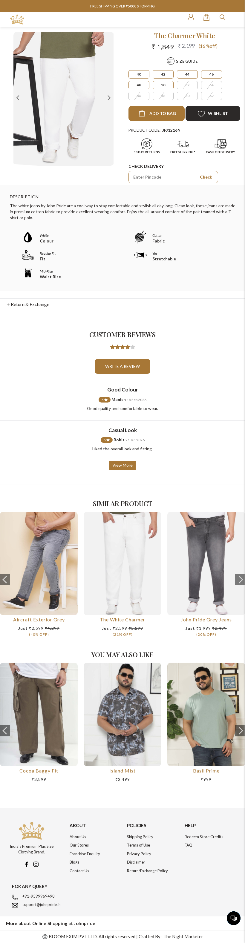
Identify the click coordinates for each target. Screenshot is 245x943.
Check (206, 176)
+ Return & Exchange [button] (28, 304)
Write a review (122, 366)
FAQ (188, 845)
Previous (17, 97)
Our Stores (79, 845)
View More (122, 465)
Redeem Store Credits (204, 836)
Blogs (74, 862)
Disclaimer (136, 862)
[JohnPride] (17, 19)
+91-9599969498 (38, 896)
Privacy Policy (139, 853)
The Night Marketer (183, 936)
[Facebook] (26, 863)
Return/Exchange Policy (147, 870)
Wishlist (218, 113)
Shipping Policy (140, 836)
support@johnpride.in (41, 904)
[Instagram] (36, 863)
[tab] (122, 304)
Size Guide (186, 61)
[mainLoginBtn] (190, 17)
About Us (78, 836)
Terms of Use (138, 845)
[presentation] (5, 579)
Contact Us (79, 870)
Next (109, 97)
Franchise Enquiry (85, 853)
